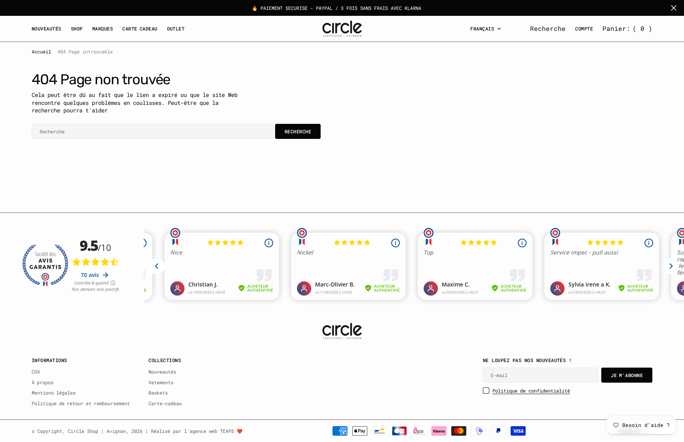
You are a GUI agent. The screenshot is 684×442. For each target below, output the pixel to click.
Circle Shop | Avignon (97, 431)
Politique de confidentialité (531, 390)
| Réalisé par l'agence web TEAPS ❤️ (194, 431)
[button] (627, 28)
